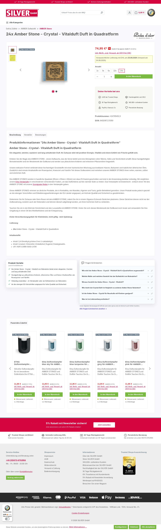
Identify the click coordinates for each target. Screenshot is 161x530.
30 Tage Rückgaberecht (92, 471)
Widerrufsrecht (50, 465)
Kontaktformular (26, 472)
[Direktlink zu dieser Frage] (152, 270)
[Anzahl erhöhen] (111, 76)
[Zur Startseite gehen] (22, 13)
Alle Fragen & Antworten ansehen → (93, 309)
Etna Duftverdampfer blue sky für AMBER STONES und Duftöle (52, 363)
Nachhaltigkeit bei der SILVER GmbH (98, 468)
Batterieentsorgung (52, 471)
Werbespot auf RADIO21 (93, 481)
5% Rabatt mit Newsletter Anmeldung (98, 477)
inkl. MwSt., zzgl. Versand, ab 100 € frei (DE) (113, 53)
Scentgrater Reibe (40, 184)
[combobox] (79, 12)
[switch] (7, 519)
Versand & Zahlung (52, 468)
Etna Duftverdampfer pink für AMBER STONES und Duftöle (135, 363)
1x (97, 71)
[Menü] (11, 505)
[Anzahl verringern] (97, 76)
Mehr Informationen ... (78, 527)
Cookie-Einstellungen (80, 513)
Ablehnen (134, 527)
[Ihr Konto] (129, 12)
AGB (46, 459)
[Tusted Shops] (151, 12)
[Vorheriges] (20, 69)
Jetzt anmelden (104, 425)
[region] (49, 69)
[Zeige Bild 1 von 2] (53, 91)
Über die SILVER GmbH (92, 456)
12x (114, 71)
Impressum (48, 456)
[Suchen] (101, 12)
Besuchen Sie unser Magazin (94, 484)
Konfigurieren (121, 527)
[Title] (129, 466)
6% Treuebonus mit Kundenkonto (96, 474)
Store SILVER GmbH (91, 459)
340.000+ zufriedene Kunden (94, 462)
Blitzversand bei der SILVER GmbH (97, 465)
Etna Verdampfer (22, 182)
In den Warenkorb (133, 76)
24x (121, 71)
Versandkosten (65, 507)
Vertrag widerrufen (15, 478)
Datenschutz (49, 462)
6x (109, 71)
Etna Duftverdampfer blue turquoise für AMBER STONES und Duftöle (80, 363)
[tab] (15, 134)
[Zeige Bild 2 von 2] (56, 91)
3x (103, 71)
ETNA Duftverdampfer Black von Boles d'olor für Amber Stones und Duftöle (23, 363)
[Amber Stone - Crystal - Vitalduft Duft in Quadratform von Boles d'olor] (54, 69)
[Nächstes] (89, 69)
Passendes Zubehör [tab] (19, 323)
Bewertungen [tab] (40, 135)
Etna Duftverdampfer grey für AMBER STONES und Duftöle (107, 363)
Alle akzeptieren (148, 527)
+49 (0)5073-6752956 (16, 460)
